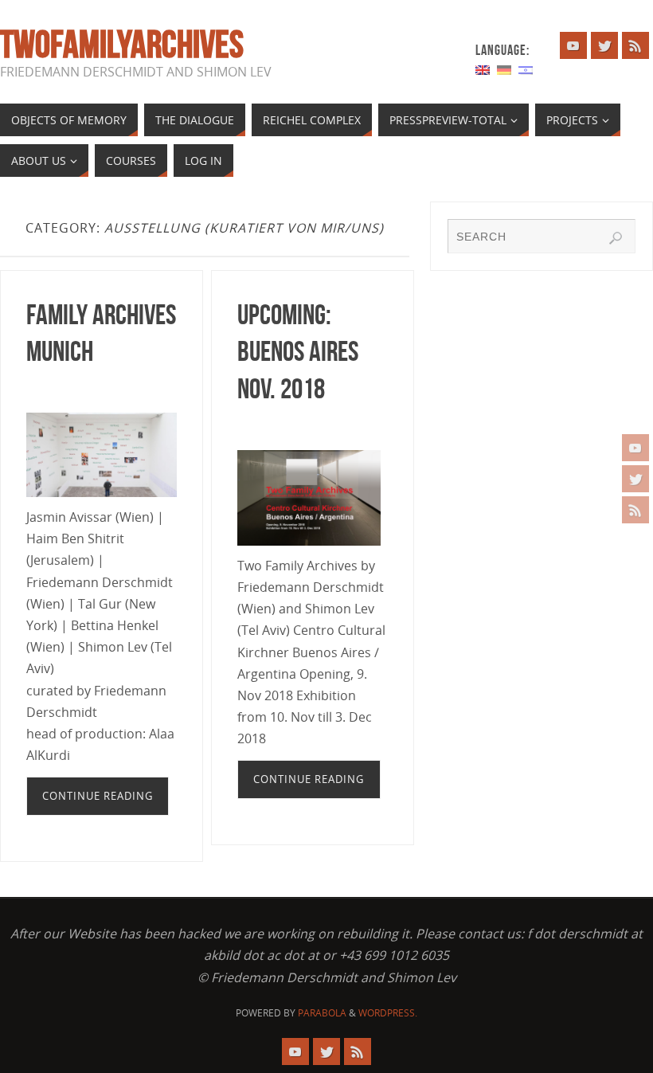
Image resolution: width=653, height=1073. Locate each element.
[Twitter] (635, 478)
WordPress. (387, 1013)
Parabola (322, 1013)
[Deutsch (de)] (504, 68)
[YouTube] (635, 447)
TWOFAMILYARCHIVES (122, 44)
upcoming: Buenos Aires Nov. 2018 (297, 352)
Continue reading (97, 796)
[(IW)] (525, 68)
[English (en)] (482, 68)
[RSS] (635, 509)
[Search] (616, 238)
